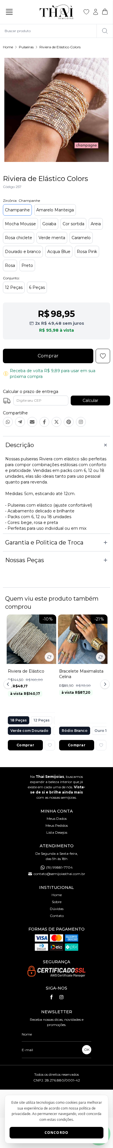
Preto (27, 265)
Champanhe (17, 210)
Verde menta (52, 237)
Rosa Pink (87, 251)
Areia (96, 223)
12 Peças (14, 287)
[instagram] (61, 997)
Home (8, 47)
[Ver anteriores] (9, 684)
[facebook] (51, 997)
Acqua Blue (58, 251)
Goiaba (49, 223)
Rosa (10, 265)
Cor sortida (73, 223)
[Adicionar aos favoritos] (50, 745)
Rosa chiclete (18, 237)
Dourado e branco (23, 251)
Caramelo (81, 237)
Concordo (57, 1132)
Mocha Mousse (20, 223)
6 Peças (37, 287)
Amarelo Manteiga (55, 210)
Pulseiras (26, 47)
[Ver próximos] (104, 684)
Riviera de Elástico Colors (60, 47)
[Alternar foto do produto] (49, 657)
